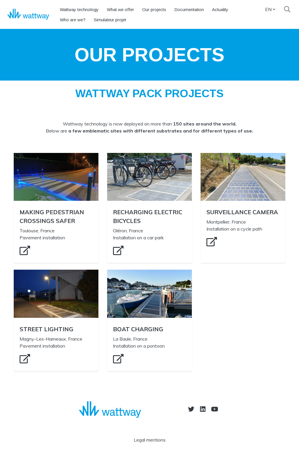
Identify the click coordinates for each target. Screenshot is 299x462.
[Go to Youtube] (214, 409)
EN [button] (268, 9)
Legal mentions (150, 440)
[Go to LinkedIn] (203, 409)
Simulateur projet (110, 19)
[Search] (287, 9)
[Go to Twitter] (191, 409)
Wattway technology (79, 9)
